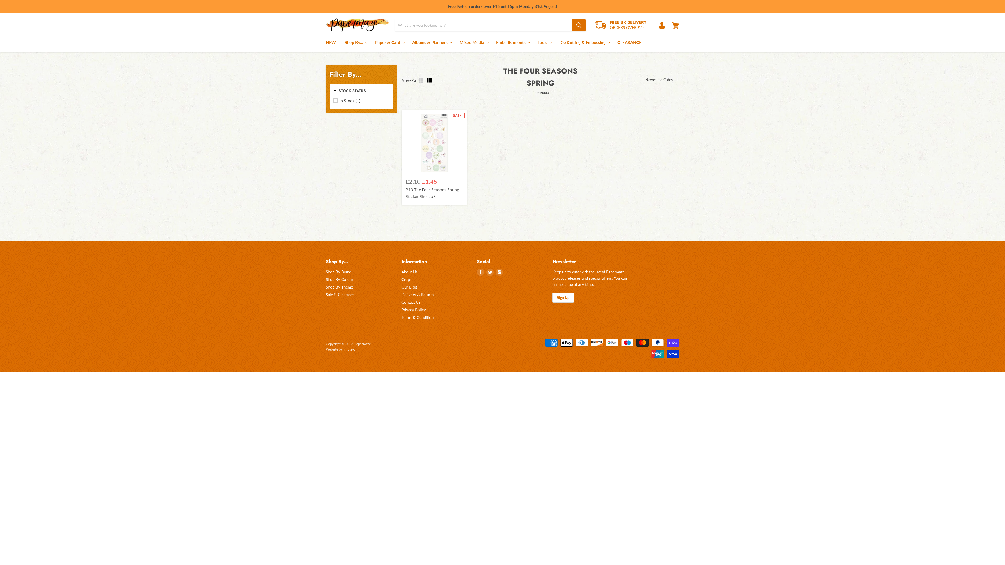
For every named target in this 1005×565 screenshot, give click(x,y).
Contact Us (411, 302)
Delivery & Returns (417, 294)
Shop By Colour (339, 279)
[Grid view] (422, 80)
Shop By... (354, 42)
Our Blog (409, 287)
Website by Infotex (340, 349)
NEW (331, 42)
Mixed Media (472, 42)
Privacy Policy (413, 309)
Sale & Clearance (340, 294)
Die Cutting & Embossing (582, 42)
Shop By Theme (339, 287)
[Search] (579, 25)
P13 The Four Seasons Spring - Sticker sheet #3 (434, 193)
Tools (543, 42)
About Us (409, 271)
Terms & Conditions (418, 317)
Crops (406, 279)
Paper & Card (388, 42)
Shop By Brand (338, 271)
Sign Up (563, 297)
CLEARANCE (629, 42)
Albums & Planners (430, 42)
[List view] (429, 80)
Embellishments (511, 42)
